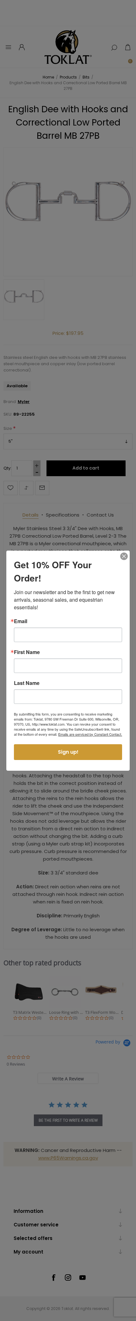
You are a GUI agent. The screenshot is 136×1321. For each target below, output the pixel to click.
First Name (27, 652)
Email (20, 621)
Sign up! (68, 752)
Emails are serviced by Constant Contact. (90, 734)
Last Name (27, 683)
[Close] (124, 556)
